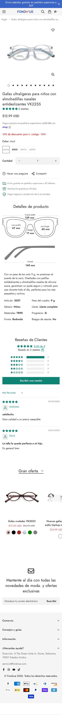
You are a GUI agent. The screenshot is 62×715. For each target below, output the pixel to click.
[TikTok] (19, 669)
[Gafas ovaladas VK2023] (21, 497)
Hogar (4, 19)
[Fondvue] (25, 11)
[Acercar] (52, 74)
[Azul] (6, 149)
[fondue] (14, 669)
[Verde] (30, 532)
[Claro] (24, 532)
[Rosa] (23, 149)
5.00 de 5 (39, 346)
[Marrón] (19, 532)
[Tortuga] (8, 532)
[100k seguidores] (8, 669)
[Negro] (14, 149)
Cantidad (7, 161)
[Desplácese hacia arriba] (56, 698)
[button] (49, 11)
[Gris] (32, 149)
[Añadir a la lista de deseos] (52, 30)
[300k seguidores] (3, 669)
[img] (10, 402)
